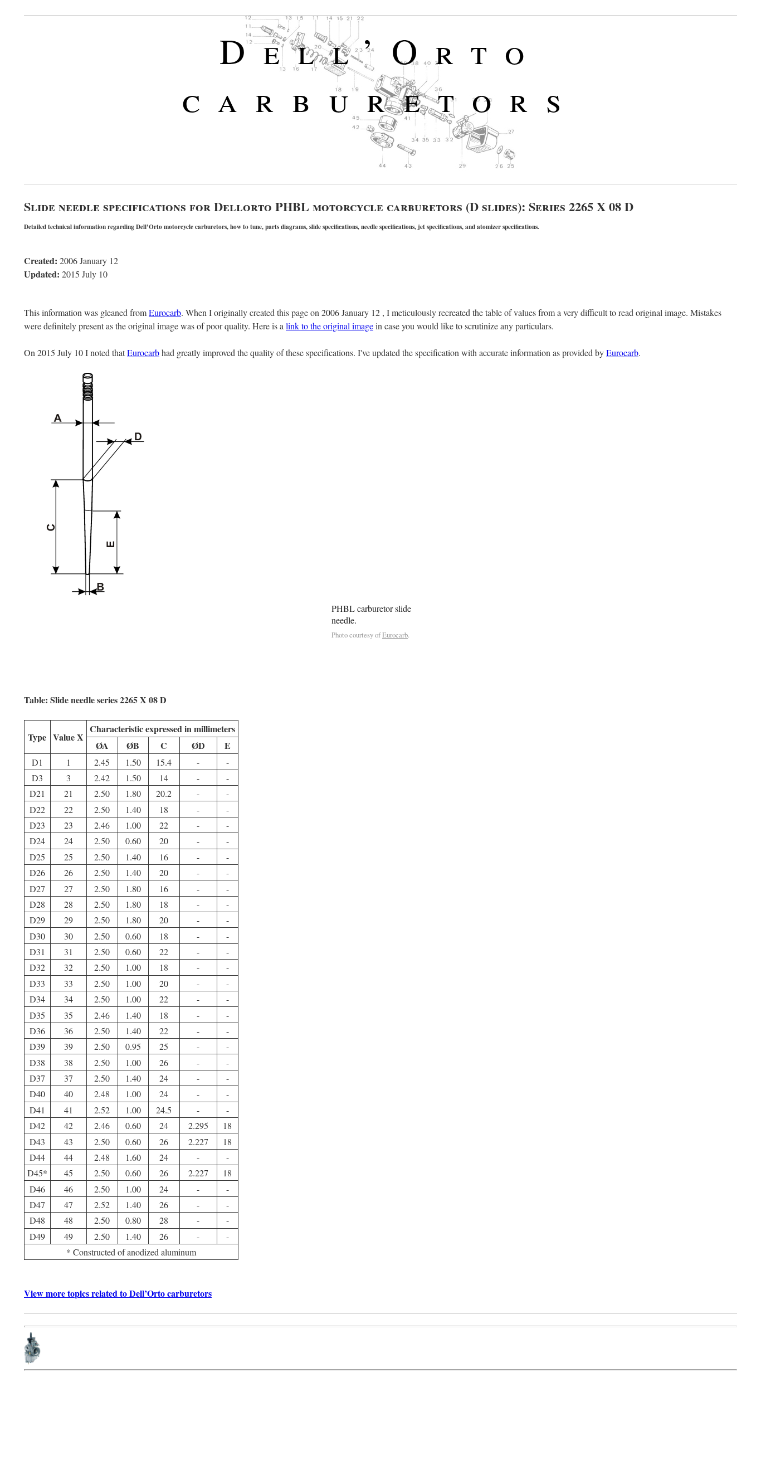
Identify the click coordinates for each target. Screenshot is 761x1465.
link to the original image (329, 326)
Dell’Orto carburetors (380, 74)
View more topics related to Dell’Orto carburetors (118, 1293)
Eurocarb (165, 312)
